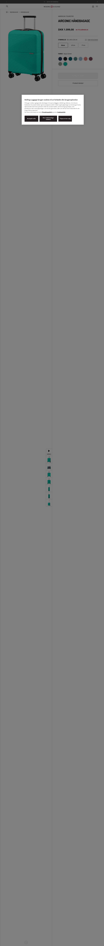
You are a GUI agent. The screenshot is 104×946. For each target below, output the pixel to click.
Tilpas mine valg (65, 118)
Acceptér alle (31, 118)
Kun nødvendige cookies (48, 118)
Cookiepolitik (61, 112)
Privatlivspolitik (47, 112)
